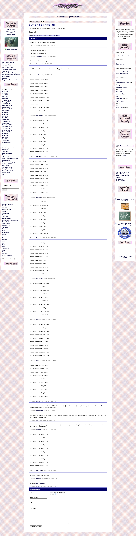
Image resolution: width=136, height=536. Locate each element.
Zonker (4, 245)
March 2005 (5, 140)
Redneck (4, 239)
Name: (32, 492)
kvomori (38, 486)
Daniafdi (38, 197)
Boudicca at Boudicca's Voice (123, 56)
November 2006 (7, 105)
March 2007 (5, 98)
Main (77, 17)
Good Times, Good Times (10, 158)
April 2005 (5, 139)
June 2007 (5, 93)
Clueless (4, 78)
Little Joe (5, 216)
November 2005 (7, 126)
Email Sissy (11, 33)
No (57, 494)
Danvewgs (39, 156)
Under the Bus (6, 65)
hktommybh (39, 410)
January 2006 (6, 123)
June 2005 (5, 135)
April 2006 (5, 118)
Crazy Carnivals (7, 153)
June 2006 (5, 114)
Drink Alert (5, 156)
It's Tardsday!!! (6, 160)
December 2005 (7, 125)
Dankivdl (38, 319)
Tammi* (4, 207)
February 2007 (6, 100)
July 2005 (5, 133)
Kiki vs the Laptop (8, 67)
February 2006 (6, 121)
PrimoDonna (6, 223)
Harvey (38, 64)
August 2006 (6, 110)
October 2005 (6, 128)
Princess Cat (6, 225)
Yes (53, 494)
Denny (4, 234)
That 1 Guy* (5, 213)
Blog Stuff (5, 149)
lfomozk (38, 420)
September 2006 (7, 109)
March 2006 (5, 119)
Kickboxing (5, 71)
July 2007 (5, 91)
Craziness (5, 151)
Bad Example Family (8, 147)
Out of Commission (8, 62)
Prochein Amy (6, 222)
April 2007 (5, 96)
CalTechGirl (5, 248)
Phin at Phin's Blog (122, 174)
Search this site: (6, 185)
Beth (3, 241)
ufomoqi (38, 429)
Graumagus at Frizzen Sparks (123, 71)
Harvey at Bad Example (122, 73)
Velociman (5, 253)
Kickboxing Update (8, 64)
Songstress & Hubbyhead (10, 220)
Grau (3, 215)
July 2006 (5, 112)
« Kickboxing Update (65, 17)
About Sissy (11, 29)
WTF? (4, 174)
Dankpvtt (38, 360)
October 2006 (6, 107)
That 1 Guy (39, 56)
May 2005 (5, 137)
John (3, 230)
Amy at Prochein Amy (122, 172)
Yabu (3, 250)
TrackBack (56, 35)
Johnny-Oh (5, 232)
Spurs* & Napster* (7, 204)
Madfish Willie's (120, 181)
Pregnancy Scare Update (9, 80)
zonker (38, 75)
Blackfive (5, 229)
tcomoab (38, 478)
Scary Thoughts (7, 163)
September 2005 (7, 130)
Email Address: (34, 497)
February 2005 (6, 142)
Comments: (33, 508)
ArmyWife (5, 227)
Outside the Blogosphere (10, 162)
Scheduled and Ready (9, 73)
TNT (9, 209)
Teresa (4, 211)
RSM (3, 246)
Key (3, 236)
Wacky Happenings (8, 169)
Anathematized (6, 218)
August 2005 (6, 132)
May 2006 (5, 116)
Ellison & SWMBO (7, 255)
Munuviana (119, 179)
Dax (3, 252)
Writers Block (6, 172)
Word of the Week (7, 170)
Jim (3, 237)
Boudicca (5, 206)
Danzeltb (38, 238)
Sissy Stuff (5, 165)
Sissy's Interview (11, 31)
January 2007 (6, 102)
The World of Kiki (7, 167)
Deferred (4, 155)
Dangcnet (39, 278)
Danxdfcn (39, 470)
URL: (31, 503)
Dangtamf (39, 115)
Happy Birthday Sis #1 (9, 69)
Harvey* (4, 209)
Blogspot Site (11, 34)
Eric (3, 243)
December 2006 (7, 103)
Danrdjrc (38, 401)
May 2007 (5, 95)
